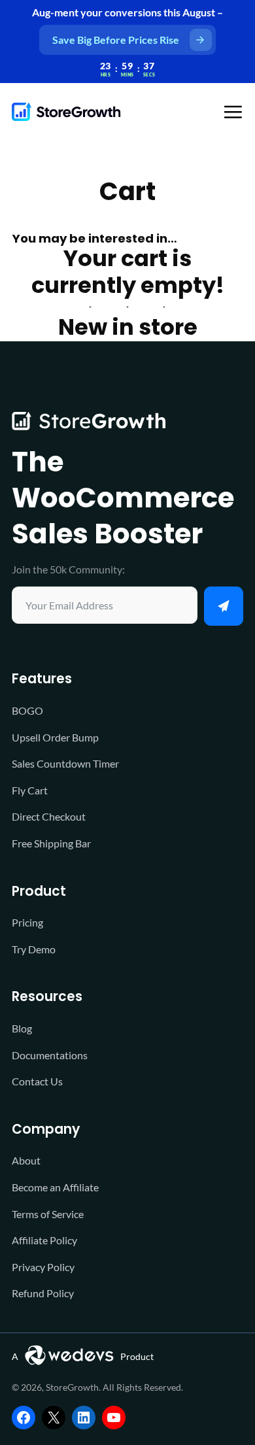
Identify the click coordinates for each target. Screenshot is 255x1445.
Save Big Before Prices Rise (115, 39)
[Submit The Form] (223, 606)
